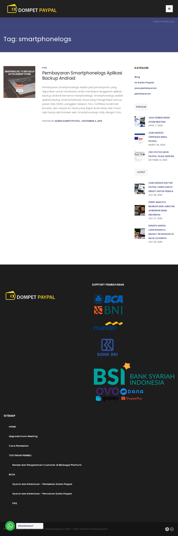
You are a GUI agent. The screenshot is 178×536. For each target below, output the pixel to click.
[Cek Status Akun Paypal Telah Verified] (140, 155)
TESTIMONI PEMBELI (20, 455)
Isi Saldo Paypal (144, 82)
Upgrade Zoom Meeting (23, 436)
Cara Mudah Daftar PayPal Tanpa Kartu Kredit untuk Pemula (160, 187)
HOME (12, 426)
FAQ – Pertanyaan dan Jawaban (23, 529)
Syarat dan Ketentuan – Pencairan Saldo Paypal (42, 493)
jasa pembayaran (146, 88)
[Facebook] (167, 529)
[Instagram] (172, 529)
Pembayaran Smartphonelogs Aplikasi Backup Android (82, 75)
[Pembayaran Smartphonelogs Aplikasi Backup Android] (19, 82)
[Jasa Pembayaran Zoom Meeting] (140, 121)
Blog (137, 77)
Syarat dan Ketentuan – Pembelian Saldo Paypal (42, 484)
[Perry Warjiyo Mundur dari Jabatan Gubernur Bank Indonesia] (140, 210)
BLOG (12, 474)
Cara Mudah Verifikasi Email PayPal (157, 137)
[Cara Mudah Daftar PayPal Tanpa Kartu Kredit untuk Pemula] (140, 188)
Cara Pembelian (19, 445)
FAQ (14, 503)
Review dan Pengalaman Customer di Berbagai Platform (47, 465)
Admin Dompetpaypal (67, 120)
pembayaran (143, 93)
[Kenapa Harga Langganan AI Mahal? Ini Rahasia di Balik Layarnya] (140, 233)
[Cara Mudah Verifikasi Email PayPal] (140, 138)
